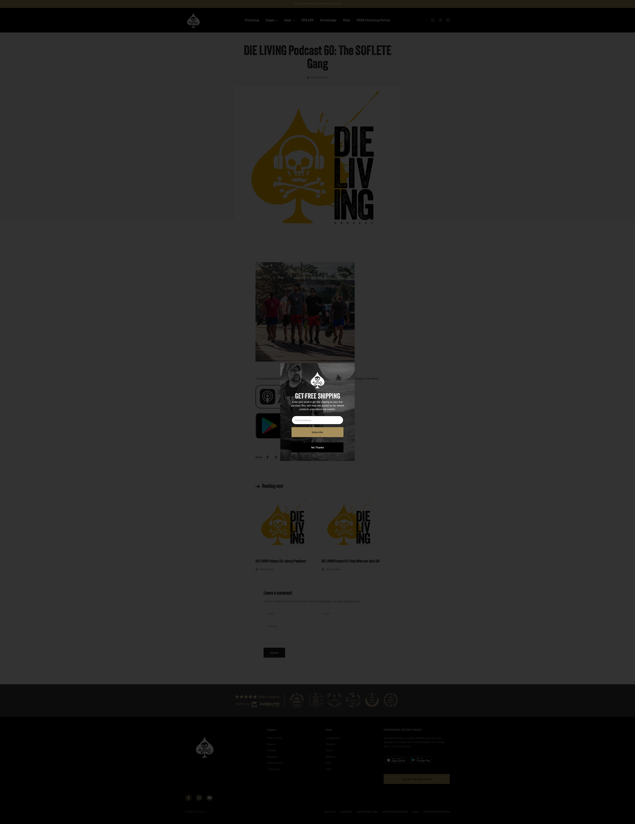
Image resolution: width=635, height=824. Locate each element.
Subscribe (317, 432)
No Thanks (317, 447)
